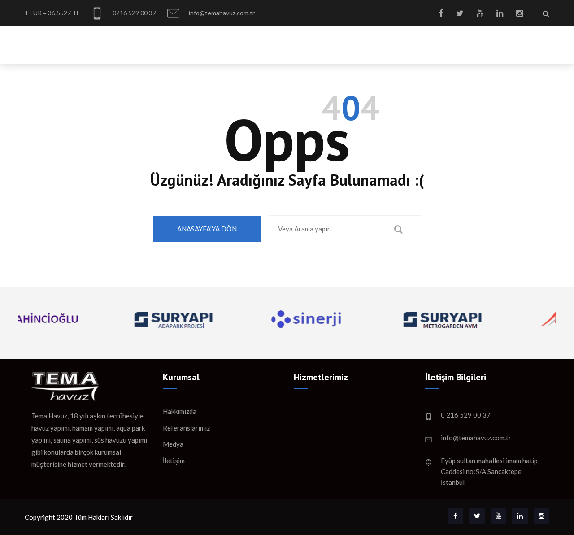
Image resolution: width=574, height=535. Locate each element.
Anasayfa (168, 42)
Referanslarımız (409, 42)
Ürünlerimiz (343, 42)
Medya (496, 42)
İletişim (534, 42)
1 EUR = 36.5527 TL (52, 13)
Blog (462, 42)
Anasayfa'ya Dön (207, 229)
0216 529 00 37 (133, 13)
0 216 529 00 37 (466, 415)
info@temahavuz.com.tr (221, 13)
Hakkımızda (219, 42)
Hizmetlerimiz (280, 42)
